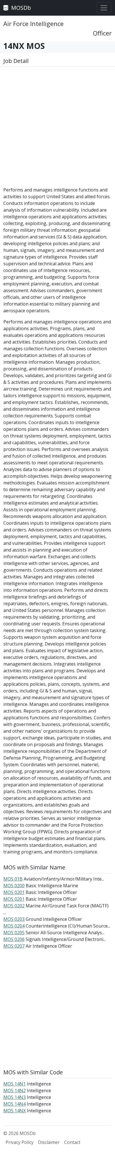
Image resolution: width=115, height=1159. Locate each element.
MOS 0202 (14, 906)
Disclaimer (49, 1142)
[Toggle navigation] (104, 7)
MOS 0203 (14, 919)
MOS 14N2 (14, 1090)
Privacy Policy (19, 1142)
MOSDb (20, 7)
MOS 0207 (14, 946)
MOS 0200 (14, 886)
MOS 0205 (14, 932)
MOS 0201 (14, 892)
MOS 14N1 (14, 1084)
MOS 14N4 (14, 1104)
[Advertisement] (57, 128)
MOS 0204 (14, 926)
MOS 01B (13, 879)
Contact (72, 1142)
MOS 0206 (14, 939)
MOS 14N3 (14, 1097)
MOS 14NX (14, 1111)
